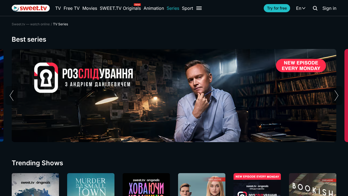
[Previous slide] (11, 95)
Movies (89, 8)
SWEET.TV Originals (120, 8)
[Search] (315, 8)
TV (58, 8)
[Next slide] (336, 95)
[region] (174, 95)
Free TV (72, 8)
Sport (187, 8)
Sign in (329, 8)
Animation (154, 8)
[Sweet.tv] (31, 8)
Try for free (277, 8)
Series (173, 8)
